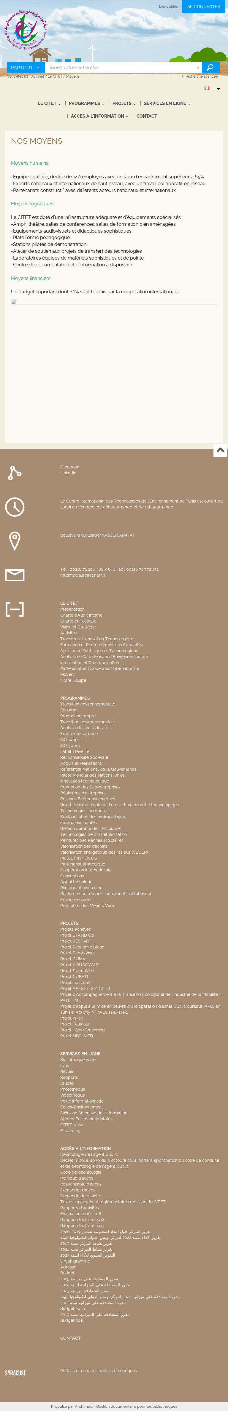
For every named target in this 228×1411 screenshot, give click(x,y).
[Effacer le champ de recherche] (198, 67)
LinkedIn (68, 473)
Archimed (84, 1406)
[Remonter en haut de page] (220, 450)
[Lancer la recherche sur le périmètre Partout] (211, 67)
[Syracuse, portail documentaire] (26, 29)
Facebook (69, 467)
